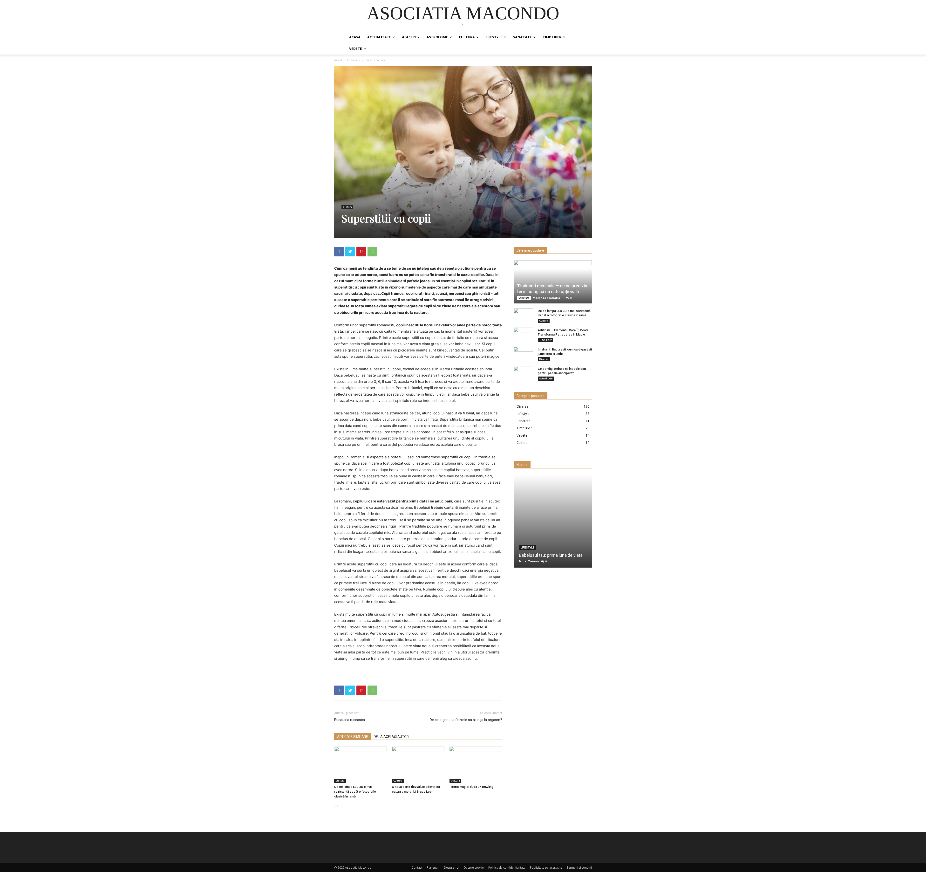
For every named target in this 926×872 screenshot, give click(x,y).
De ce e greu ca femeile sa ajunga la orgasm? (466, 720)
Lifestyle (494, 37)
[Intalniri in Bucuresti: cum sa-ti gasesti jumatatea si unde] (523, 354)
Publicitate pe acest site (546, 867)
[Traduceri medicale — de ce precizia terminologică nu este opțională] (553, 281)
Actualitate (379, 37)
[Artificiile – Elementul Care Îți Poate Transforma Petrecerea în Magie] (523, 335)
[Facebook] (339, 251)
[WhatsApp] (372, 251)
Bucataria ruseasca (349, 720)
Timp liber (552, 37)
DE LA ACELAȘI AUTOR (391, 737)
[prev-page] (337, 806)
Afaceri (409, 37)
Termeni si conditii (579, 867)
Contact (417, 867)
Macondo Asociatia (546, 298)
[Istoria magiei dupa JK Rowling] (475, 765)
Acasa (355, 37)
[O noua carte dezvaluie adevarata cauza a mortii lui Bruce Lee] (418, 765)
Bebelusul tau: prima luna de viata (550, 555)
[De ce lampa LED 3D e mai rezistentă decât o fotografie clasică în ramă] (360, 765)
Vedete (355, 48)
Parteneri (433, 867)
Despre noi (451, 867)
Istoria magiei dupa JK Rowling (471, 787)
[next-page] (345, 806)
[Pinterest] (361, 251)
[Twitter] (350, 251)
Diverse (543, 359)
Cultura (467, 37)
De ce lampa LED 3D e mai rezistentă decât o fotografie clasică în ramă (355, 791)
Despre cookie (474, 867)
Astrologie (437, 37)
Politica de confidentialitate (506, 867)
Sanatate (522, 37)
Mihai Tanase (529, 561)
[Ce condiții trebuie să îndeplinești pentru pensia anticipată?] (523, 373)
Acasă (338, 60)
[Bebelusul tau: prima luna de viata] (553, 521)
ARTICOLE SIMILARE (352, 737)
